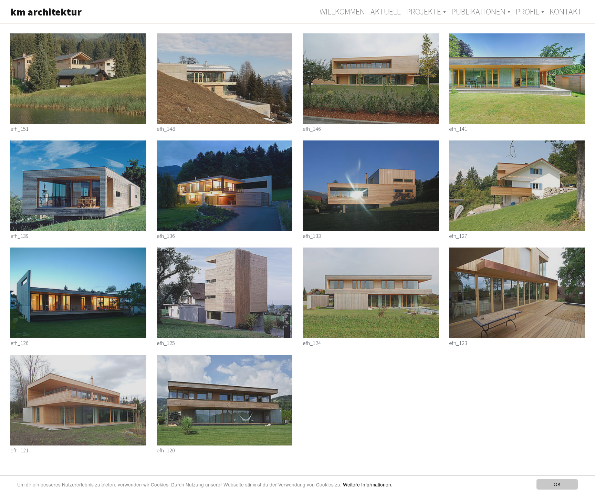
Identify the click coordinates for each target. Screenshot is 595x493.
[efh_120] (225, 400)
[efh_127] (517, 185)
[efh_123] (517, 293)
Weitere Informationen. (368, 484)
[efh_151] (78, 78)
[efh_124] (371, 293)
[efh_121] (78, 400)
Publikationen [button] (478, 11)
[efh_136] (225, 185)
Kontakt (566, 11)
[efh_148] (225, 78)
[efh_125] (225, 293)
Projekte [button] (423, 11)
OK (557, 484)
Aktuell (385, 11)
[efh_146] (371, 78)
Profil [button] (527, 11)
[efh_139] (78, 185)
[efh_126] (78, 293)
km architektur (46, 11)
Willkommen (342, 11)
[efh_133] (371, 185)
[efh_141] (517, 78)
